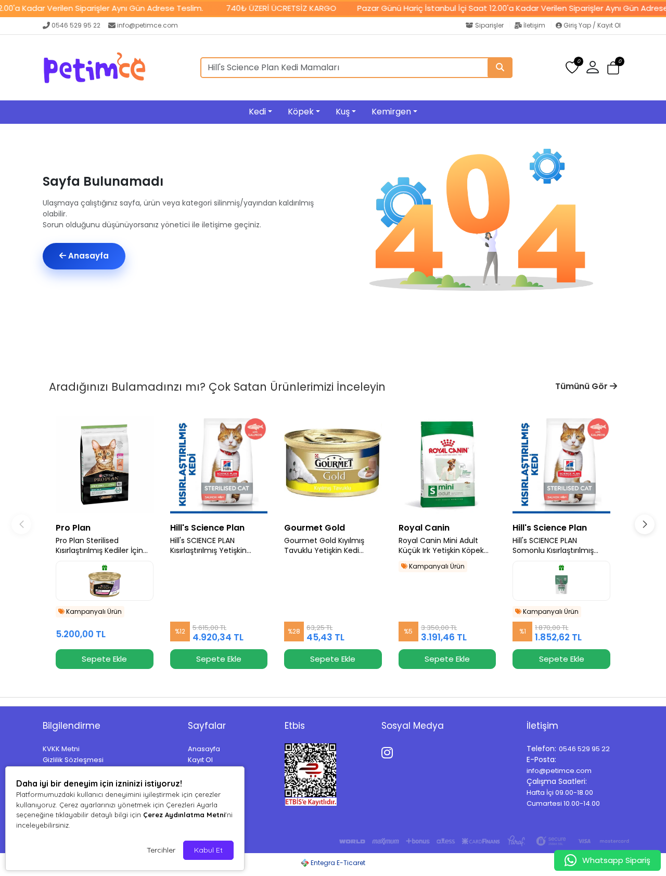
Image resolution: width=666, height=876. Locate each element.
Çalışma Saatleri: (557, 781)
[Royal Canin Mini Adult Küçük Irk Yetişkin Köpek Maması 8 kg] (447, 465)
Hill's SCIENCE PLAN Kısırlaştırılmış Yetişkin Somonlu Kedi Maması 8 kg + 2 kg (218, 546)
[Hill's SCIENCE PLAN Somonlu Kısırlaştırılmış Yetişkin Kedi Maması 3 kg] (561, 465)
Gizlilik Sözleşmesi (73, 760)
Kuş (343, 112)
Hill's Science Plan (207, 528)
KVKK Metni (61, 749)
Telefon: (541, 748)
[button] (613, 68)
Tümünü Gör (582, 386)
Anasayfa (87, 255)
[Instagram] (388, 751)
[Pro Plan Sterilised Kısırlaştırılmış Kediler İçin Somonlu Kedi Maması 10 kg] (104, 465)
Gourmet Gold (314, 528)
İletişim (534, 25)
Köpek (301, 112)
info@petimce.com (147, 25)
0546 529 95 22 (76, 25)
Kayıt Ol (200, 760)
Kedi (257, 112)
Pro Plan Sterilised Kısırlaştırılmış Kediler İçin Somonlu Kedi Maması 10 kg (100, 546)
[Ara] (500, 67)
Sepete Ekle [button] (104, 658)
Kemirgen (391, 112)
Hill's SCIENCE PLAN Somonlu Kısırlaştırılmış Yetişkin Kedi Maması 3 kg (559, 546)
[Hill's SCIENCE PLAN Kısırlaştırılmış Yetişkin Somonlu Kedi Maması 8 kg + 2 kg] (219, 465)
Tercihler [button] (161, 850)
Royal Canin (424, 528)
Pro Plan (73, 528)
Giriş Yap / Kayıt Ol (591, 25)
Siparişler (489, 25)
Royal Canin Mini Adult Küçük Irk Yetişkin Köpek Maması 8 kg (441, 546)
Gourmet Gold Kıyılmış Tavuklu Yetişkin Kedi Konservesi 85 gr (324, 546)
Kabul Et (208, 850)
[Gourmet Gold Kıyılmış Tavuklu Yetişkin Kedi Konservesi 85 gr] (333, 465)
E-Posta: (541, 759)
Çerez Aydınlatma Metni (184, 814)
